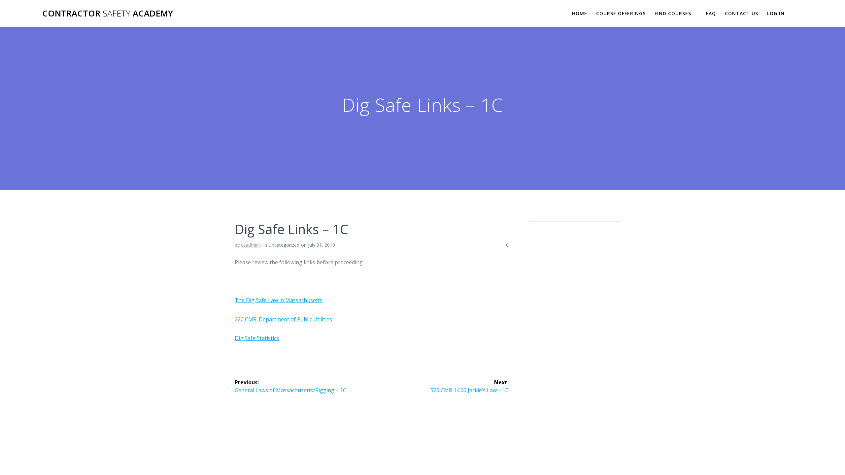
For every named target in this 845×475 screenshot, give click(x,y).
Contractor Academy (107, 13)
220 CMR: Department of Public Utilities (283, 319)
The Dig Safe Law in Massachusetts (278, 300)
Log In (776, 13)
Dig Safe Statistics (257, 338)
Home (579, 13)
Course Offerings (621, 13)
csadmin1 (251, 245)
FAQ (711, 13)
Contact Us (741, 13)
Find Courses (673, 13)
